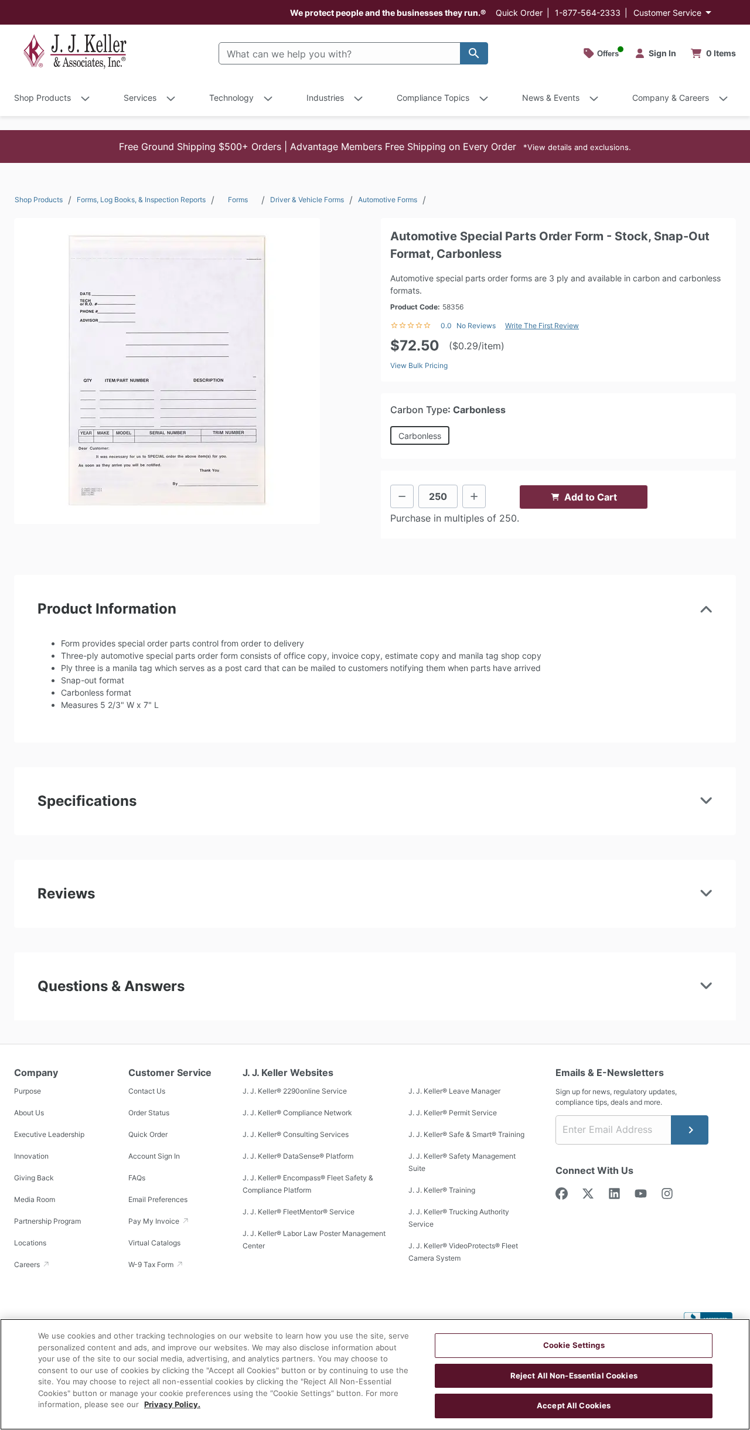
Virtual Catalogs (154, 1242)
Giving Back (34, 1177)
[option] (167, 370)
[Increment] (474, 496)
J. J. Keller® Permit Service (452, 1112)
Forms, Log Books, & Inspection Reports (141, 199)
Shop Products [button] (42, 98)
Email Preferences (158, 1199)
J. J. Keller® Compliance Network (297, 1112)
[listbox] (167, 370)
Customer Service (667, 13)
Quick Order (519, 13)
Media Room (34, 1199)
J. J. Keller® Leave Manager (454, 1091)
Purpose (27, 1091)
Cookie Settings (574, 1345)
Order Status (148, 1112)
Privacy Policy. (172, 1404)
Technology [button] (231, 98)
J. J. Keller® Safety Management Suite (462, 1162)
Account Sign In (154, 1156)
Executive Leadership (49, 1134)
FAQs (136, 1177)
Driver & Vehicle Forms (307, 199)
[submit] (689, 1130)
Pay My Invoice (154, 1221)
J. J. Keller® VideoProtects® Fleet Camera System (463, 1251)
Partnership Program (47, 1221)
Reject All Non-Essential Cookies (574, 1375)
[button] (375, 146)
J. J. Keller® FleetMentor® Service (298, 1211)
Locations (30, 1242)
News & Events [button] (550, 98)
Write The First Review (542, 325)
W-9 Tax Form (151, 1264)
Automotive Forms (387, 199)
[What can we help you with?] (474, 53)
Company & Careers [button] (670, 98)
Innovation (31, 1156)
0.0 (446, 325)
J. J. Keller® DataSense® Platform (298, 1156)
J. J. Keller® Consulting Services (296, 1134)
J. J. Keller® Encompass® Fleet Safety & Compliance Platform (308, 1183)
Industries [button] (325, 98)
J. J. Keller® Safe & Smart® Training (466, 1134)
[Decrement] (402, 496)
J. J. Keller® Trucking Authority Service (458, 1217)
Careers (28, 1264)
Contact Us (146, 1091)
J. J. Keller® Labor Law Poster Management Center (314, 1239)
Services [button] (140, 98)
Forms (238, 199)
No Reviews (476, 325)
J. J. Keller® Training (441, 1190)
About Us (29, 1112)
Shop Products (39, 199)
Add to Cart (590, 497)
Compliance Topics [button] (433, 98)
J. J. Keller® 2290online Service (295, 1091)
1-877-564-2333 (588, 13)
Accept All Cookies (574, 1405)
